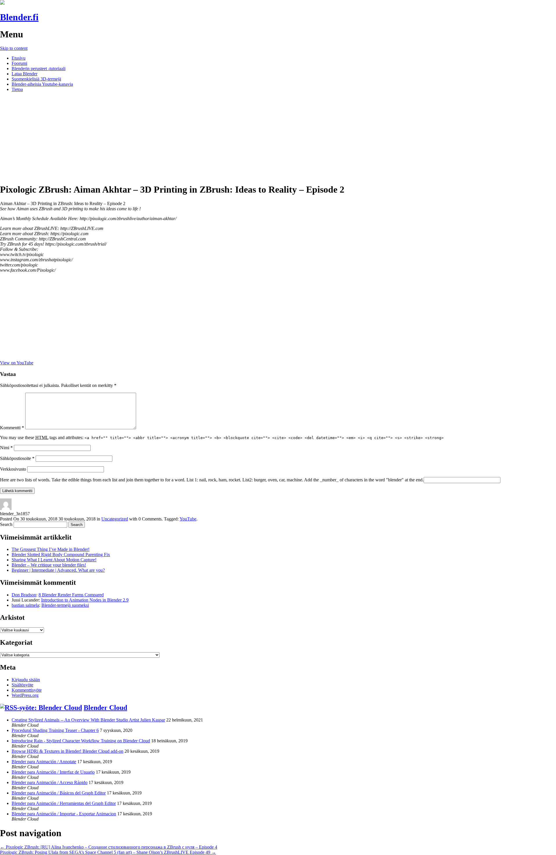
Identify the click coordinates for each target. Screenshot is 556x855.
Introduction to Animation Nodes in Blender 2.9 (85, 600)
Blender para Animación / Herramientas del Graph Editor (64, 803)
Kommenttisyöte (27, 690)
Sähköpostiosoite (17, 458)
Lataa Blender (24, 73)
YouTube (188, 518)
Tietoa (17, 89)
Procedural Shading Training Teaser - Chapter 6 (55, 730)
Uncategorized (114, 518)
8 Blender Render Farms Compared (71, 594)
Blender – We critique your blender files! (49, 564)
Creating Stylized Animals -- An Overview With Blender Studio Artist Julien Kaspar (88, 719)
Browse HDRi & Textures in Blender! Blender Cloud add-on (67, 751)
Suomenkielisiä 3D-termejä (36, 78)
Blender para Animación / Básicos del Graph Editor (59, 792)
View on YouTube (16, 362)
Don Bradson (24, 594)
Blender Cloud (105, 707)
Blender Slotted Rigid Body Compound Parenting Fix (61, 554)
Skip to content (14, 48)
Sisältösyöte (22, 684)
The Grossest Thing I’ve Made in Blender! (50, 549)
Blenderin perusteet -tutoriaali (38, 68)
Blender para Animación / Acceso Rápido (49, 782)
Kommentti (12, 427)
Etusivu (18, 58)
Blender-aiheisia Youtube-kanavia (42, 84)
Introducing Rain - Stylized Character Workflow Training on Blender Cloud (81, 740)
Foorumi (19, 63)
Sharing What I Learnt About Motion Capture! (54, 559)
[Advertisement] (278, 137)
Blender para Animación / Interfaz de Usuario (53, 772)
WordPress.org (25, 695)
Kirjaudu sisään (26, 679)
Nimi (6, 447)
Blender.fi (19, 17)
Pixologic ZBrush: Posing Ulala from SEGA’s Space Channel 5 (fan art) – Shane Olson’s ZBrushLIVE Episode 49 (108, 852)
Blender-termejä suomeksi (65, 605)
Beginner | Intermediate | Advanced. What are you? (58, 570)
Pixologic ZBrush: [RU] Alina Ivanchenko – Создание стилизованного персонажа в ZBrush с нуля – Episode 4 (108, 847)
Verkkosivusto (13, 469)
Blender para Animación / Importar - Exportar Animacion (64, 813)
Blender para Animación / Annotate (44, 761)
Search (6, 524)
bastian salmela (25, 605)
